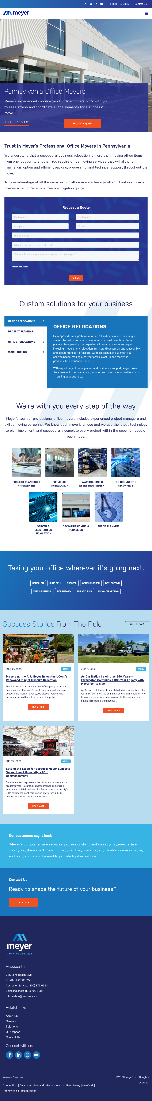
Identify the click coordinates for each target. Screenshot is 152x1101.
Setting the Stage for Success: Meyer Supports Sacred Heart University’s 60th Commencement (38, 772)
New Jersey (73, 1085)
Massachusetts (55, 1085)
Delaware (25, 1085)
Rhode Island (28, 1090)
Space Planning (108, 526)
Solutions (12, 1026)
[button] (146, 13)
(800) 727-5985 (33, 990)
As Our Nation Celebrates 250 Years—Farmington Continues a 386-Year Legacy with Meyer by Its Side (112, 680)
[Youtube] (101, 3)
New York (88, 1085)
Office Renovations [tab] (21, 341)
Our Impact (13, 1031)
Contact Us (141, 4)
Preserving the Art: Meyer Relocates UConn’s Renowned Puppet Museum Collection (36, 678)
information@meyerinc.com (22, 996)
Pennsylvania (11, 1090)
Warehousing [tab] (17, 352)
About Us (12, 1015)
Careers (11, 1021)
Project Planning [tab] (20, 331)
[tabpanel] (97, 352)
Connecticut (10, 1085)
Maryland (38, 1085)
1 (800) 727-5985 (119, 4)
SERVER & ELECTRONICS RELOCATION (43, 530)
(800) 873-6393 (38, 985)
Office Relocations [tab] (21, 321)
